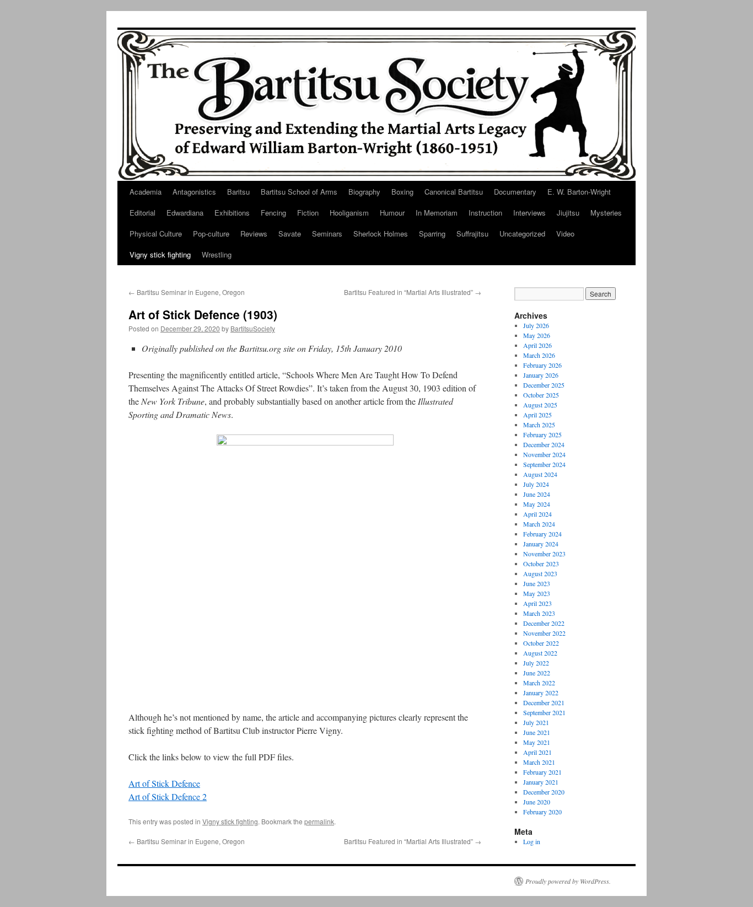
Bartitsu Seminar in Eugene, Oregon (186, 292)
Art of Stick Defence (164, 783)
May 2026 (536, 335)
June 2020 (536, 801)
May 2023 (536, 593)
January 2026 (540, 375)
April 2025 (537, 414)
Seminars (327, 233)
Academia (146, 191)
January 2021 (540, 781)
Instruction (485, 212)
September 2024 (544, 464)
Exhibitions (232, 212)
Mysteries (606, 212)
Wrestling (217, 254)
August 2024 (540, 474)
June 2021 (536, 732)
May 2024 (536, 504)
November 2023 (544, 553)
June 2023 (536, 583)
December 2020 (543, 791)
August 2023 (540, 573)
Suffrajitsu (472, 233)
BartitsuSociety (252, 328)
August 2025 (540, 404)
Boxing (402, 191)
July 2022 (536, 662)
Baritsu (238, 191)
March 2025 (539, 424)
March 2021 (539, 762)
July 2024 (536, 484)
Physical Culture (156, 233)
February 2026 (542, 365)
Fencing (273, 212)
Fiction (308, 212)
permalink (319, 821)
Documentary (515, 191)
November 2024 (544, 454)
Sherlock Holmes (380, 233)
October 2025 (541, 394)
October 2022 (541, 642)
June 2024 (536, 494)
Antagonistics (194, 191)
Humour (392, 212)
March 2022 (539, 682)
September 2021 (544, 712)
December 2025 (543, 384)
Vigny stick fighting (160, 254)
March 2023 (539, 613)
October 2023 (541, 563)
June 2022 (536, 672)
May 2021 (536, 742)
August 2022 (540, 652)
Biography (364, 191)
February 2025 (542, 434)
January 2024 (540, 543)
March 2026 (539, 355)
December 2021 (543, 702)
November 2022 (544, 633)
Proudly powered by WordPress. (568, 881)
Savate (289, 233)
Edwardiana (184, 212)
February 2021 (542, 772)
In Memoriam (437, 212)
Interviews (529, 212)
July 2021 (536, 722)
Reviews (253, 233)
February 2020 (542, 811)
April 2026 (537, 345)
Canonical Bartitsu (453, 191)
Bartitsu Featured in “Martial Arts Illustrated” (412, 292)
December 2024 (543, 444)
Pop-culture (211, 233)
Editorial (142, 212)
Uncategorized (522, 233)
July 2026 (536, 325)
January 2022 (540, 692)
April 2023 (537, 603)
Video (565, 233)
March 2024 (539, 523)
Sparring (432, 233)
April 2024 (537, 513)
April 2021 (537, 752)
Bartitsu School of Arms (299, 191)
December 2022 (543, 623)
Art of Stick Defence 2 (167, 796)
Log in (531, 841)
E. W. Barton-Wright (579, 191)
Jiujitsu (568, 212)
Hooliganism (349, 212)
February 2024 (542, 533)
